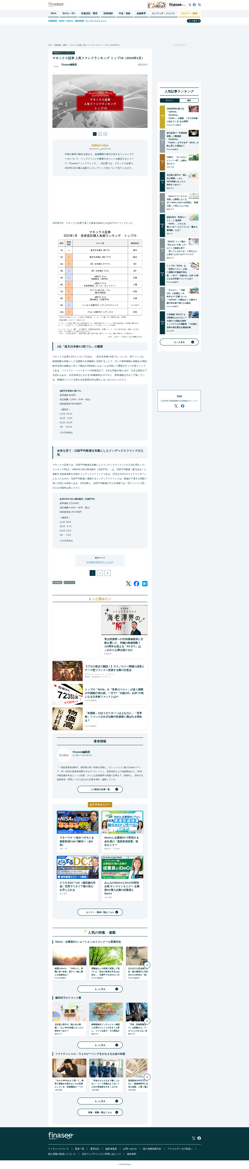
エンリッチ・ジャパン (163, 13)
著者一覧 (79, 1149)
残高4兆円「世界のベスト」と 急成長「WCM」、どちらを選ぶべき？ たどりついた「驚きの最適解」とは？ (182, 223)
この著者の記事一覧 (100, 789)
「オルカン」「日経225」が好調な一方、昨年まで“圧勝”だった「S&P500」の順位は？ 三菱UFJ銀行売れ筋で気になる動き (182, 296)
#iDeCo (69, 21)
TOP (50, 45)
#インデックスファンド (96, 21)
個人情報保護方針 (152, 1149)
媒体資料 (131, 1154)
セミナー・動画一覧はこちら (100, 912)
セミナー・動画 (189, 13)
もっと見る (100, 989)
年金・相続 (124, 13)
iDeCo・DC (69, 13)
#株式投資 (79, 21)
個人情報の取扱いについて (62, 1154)
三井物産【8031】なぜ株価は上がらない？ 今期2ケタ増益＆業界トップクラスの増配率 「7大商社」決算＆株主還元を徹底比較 (183, 320)
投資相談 (108, 13)
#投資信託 (52, 21)
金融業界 (141, 13)
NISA (53, 13)
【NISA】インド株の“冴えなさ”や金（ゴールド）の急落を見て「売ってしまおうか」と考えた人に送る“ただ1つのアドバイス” (182, 248)
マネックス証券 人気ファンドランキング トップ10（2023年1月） (95, 45)
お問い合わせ (130, 1149)
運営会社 (94, 1149)
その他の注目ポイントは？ (100, 562)
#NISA (62, 21)
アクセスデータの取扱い (180, 1149)
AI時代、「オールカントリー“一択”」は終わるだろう (177, 160)
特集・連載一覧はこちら (100, 1112)
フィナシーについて (58, 1149)
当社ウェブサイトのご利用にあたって (101, 1154)
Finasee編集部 (69, 64)
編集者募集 (111, 1149)
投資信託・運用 (89, 13)
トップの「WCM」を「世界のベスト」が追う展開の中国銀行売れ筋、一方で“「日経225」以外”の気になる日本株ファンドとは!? (182, 272)
